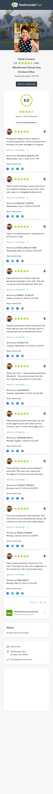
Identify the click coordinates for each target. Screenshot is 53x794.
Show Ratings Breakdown (26, 122)
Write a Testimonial (26, 84)
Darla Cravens (26, 59)
